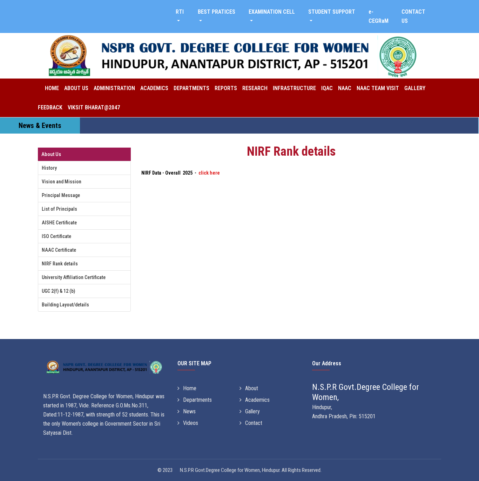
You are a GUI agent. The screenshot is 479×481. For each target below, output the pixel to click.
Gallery (414, 88)
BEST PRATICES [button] (216, 11)
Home (52, 88)
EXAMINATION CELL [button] (272, 11)
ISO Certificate (56, 236)
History (49, 168)
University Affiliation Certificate (74, 277)
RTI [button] (180, 11)
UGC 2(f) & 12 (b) (58, 291)
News (189, 411)
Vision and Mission (61, 181)
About (251, 388)
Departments (191, 88)
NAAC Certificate (59, 250)
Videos (190, 423)
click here (209, 173)
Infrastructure (294, 88)
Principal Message (61, 195)
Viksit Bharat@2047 (94, 107)
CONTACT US (413, 16)
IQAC (327, 88)
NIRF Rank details (60, 263)
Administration (114, 88)
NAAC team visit (378, 88)
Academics (154, 88)
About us (76, 88)
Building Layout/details (65, 304)
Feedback (50, 107)
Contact (253, 423)
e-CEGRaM (379, 16)
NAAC (344, 88)
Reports (226, 88)
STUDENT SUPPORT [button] (331, 11)
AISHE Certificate (59, 222)
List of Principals (59, 209)
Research (255, 88)
